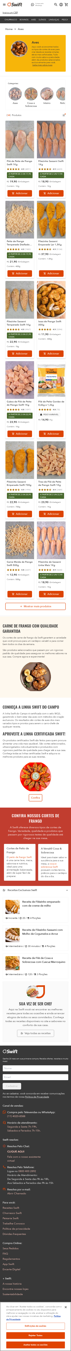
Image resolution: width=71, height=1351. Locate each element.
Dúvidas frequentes (14, 1234)
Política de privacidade (16, 1229)
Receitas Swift (11, 1208)
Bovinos (24, 19)
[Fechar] (65, 1307)
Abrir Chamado (16, 1193)
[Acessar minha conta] (61, 5)
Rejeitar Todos (36, 1335)
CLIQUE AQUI (15, 1151)
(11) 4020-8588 (16, 1116)
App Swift (8, 1264)
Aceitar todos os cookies (35, 1344)
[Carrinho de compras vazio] (66, 5)
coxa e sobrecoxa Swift (49, 865)
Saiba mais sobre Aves (42, 65)
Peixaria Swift (10, 1218)
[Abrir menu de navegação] (4, 4)
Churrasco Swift (12, 1213)
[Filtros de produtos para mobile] (64, 115)
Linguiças (54, 19)
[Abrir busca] (56, 5)
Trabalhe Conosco (14, 1223)
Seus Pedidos (10, 1248)
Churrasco (11, 19)
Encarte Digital (11, 1269)
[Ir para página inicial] (14, 5)
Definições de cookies (35, 1326)
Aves (33, 19)
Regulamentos (11, 1259)
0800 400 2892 (27, 1171)
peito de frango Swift (20, 857)
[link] (10, 12)
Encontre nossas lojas (15, 1289)
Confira (35, 798)
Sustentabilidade (13, 1294)
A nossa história (12, 1284)
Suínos (42, 19)
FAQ (5, 1253)
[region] (35, 1326)
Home (9, 29)
